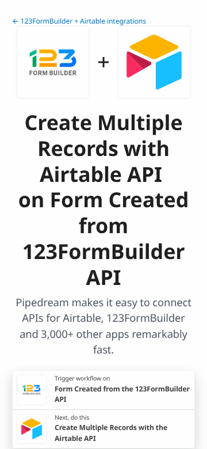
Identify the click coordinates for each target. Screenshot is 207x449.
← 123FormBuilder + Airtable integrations (79, 21)
